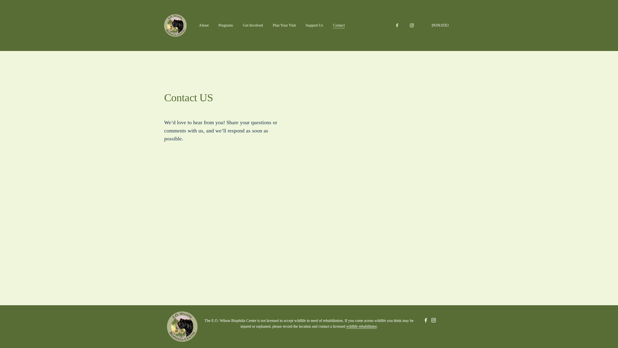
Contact (339, 25)
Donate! (440, 25)
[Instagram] (411, 25)
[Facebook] (397, 25)
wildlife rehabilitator (361, 326)
